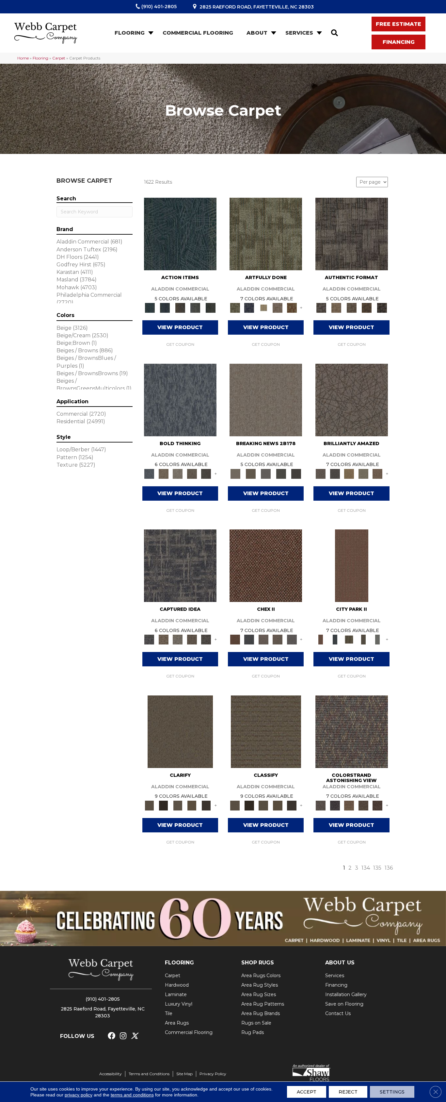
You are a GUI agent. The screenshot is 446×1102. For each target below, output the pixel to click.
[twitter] (134, 1036)
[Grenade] (163, 473)
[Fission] (192, 473)
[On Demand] (281, 473)
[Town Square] (292, 639)
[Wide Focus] (335, 805)
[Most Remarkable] (249, 307)
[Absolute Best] (363, 805)
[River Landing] (249, 639)
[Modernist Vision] (263, 307)
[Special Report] (250, 473)
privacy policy (78, 1094)
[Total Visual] (349, 805)
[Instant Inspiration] (377, 473)
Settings (392, 1092)
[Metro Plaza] (277, 639)
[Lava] (177, 473)
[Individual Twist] (351, 307)
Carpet (58, 58)
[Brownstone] (180, 307)
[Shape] (180, 399)
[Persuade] (192, 805)
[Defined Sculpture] (336, 307)
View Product (180, 327)
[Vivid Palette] (292, 307)
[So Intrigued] (351, 399)
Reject (348, 1092)
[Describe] (177, 805)
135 (377, 868)
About (257, 33)
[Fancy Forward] (351, 731)
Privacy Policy (212, 1073)
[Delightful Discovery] (266, 233)
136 (389, 868)
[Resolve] (180, 731)
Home (23, 58)
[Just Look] (377, 805)
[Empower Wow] (363, 473)
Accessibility (110, 1073)
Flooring (130, 33)
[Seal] (206, 473)
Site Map (184, 1073)
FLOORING (179, 963)
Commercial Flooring (198, 33)
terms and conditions (132, 1094)
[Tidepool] (180, 233)
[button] (150, 33)
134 (365, 868)
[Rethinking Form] (367, 307)
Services (299, 33)
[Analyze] (163, 805)
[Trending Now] (266, 399)
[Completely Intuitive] (349, 473)
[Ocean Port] (164, 307)
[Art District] (263, 639)
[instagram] (123, 1036)
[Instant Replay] (266, 473)
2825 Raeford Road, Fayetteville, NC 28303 (256, 7)
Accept (306, 1092)
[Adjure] (206, 805)
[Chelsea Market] (266, 565)
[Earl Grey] (195, 307)
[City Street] (210, 307)
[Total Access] (296, 473)
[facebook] (111, 1036)
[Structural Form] (382, 307)
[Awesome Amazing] (277, 307)
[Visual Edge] (351, 233)
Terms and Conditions (149, 1073)
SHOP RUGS (257, 963)
